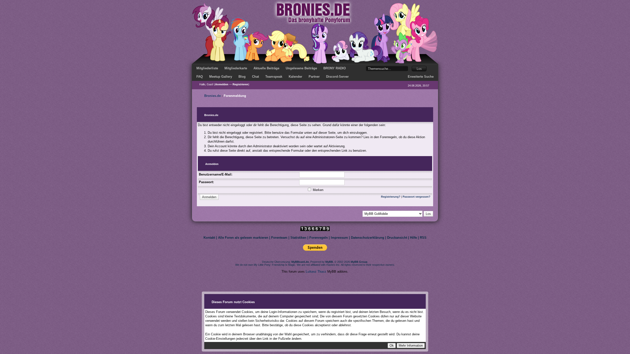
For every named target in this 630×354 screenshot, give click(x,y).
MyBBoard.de (300, 261)
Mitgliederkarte (235, 68)
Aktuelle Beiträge (266, 68)
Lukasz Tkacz (316, 271)
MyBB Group (359, 261)
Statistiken (298, 237)
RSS (423, 237)
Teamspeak (273, 76)
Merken (317, 190)
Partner (314, 76)
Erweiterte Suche (421, 76)
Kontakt (209, 237)
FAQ (199, 76)
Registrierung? (390, 196)
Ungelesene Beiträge (301, 68)
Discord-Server (337, 76)
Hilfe (413, 237)
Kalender (295, 76)
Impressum (339, 237)
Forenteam (279, 237)
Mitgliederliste (207, 68)
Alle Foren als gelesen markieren (243, 237)
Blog (242, 76)
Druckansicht (397, 237)
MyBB (329, 261)
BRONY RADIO (334, 68)
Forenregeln (318, 237)
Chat (255, 76)
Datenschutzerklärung (367, 237)
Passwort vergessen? (416, 196)
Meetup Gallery (220, 76)
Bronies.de (212, 96)
